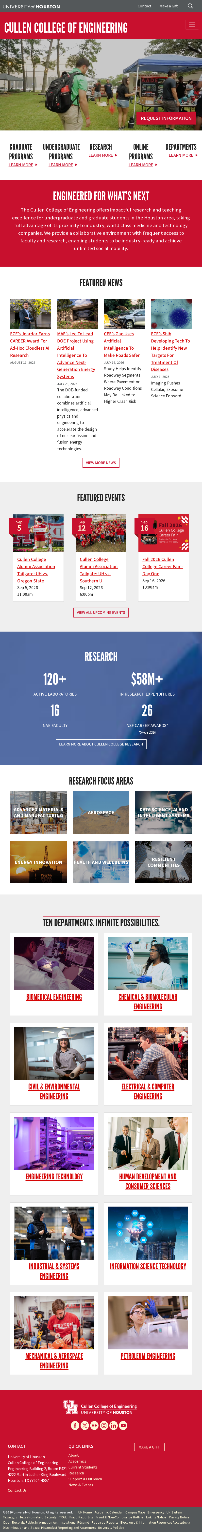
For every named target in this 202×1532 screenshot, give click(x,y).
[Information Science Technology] (148, 1233)
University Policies (111, 1528)
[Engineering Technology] (54, 1143)
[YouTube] (123, 1425)
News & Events (80, 1484)
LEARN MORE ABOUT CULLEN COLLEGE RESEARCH (101, 744)
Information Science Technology (148, 1266)
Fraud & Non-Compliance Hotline (120, 1517)
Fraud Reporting (81, 1517)
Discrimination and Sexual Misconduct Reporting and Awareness (49, 1528)
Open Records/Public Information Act (30, 1522)
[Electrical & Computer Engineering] (148, 1053)
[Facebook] (75, 1425)
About (73, 1455)
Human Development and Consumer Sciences (148, 1181)
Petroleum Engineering (148, 1356)
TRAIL (63, 1517)
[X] (85, 1425)
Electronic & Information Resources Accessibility (155, 1522)
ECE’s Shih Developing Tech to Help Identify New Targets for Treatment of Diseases (170, 351)
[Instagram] (104, 1425)
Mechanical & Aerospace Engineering (54, 1361)
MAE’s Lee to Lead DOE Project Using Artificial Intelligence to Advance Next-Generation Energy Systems (76, 355)
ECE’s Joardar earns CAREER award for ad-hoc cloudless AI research (30, 344)
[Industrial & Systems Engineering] (54, 1233)
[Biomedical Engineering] (54, 964)
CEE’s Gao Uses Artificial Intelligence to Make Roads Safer (122, 344)
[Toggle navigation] (192, 25)
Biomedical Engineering (54, 997)
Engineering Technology (54, 1177)
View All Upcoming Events (101, 612)
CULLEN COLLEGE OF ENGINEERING (66, 28)
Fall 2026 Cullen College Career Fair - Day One (162, 566)
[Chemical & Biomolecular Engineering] (148, 964)
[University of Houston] (31, 6)
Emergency (156, 1512)
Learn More (21, 165)
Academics (77, 1461)
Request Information (166, 118)
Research (76, 1472)
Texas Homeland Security (38, 1517)
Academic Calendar (109, 1512)
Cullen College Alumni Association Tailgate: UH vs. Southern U (99, 570)
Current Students (83, 1467)
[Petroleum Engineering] (148, 1323)
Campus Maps (135, 1512)
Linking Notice (156, 1517)
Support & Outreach (85, 1478)
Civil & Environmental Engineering (54, 1091)
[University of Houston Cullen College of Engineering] (100, 1406)
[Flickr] (94, 1425)
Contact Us (17, 1490)
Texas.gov (10, 1517)
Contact (145, 5)
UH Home (85, 1512)
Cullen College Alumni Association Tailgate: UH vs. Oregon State (36, 570)
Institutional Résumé (74, 1522)
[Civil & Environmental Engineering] (54, 1053)
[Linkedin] (113, 1425)
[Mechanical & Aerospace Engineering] (54, 1323)
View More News (101, 463)
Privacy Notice (179, 1517)
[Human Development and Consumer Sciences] (148, 1143)
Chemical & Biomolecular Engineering (147, 1002)
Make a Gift (168, 5)
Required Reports (105, 1522)
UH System (174, 1512)
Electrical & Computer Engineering (147, 1091)
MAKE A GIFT (149, 1447)
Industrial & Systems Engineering (54, 1271)
